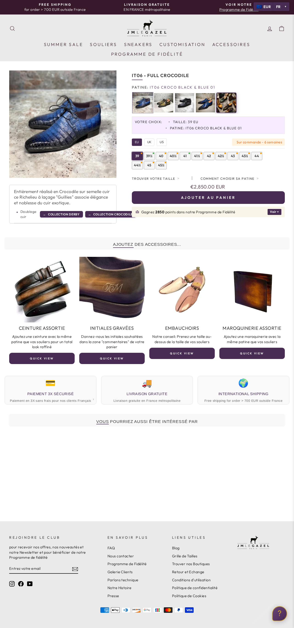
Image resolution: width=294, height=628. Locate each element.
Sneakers (138, 44)
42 (209, 156)
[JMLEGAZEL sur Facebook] (21, 583)
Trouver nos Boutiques (191, 563)
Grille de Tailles (185, 556)
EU (137, 142)
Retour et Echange (188, 572)
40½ (173, 156)
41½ (197, 156)
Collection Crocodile (110, 214)
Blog (176, 548)
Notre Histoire (119, 587)
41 (185, 156)
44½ (137, 165)
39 (137, 156)
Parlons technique (123, 580)
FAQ (111, 548)
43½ (245, 156)
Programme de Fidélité (127, 563)
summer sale (63, 44)
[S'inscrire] (75, 568)
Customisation (182, 44)
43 (233, 156)
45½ (161, 165)
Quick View (42, 358)
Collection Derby (61, 214)
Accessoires (231, 44)
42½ (221, 156)
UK (149, 142)
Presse (113, 595)
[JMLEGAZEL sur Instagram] (12, 583)
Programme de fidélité (147, 54)
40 (161, 156)
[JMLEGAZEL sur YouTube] (30, 583)
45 (149, 165)
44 (256, 156)
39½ (149, 156)
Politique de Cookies (189, 595)
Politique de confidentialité (195, 587)
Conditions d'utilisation (191, 580)
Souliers (103, 44)
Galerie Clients (120, 572)
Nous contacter (120, 556)
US (162, 142)
